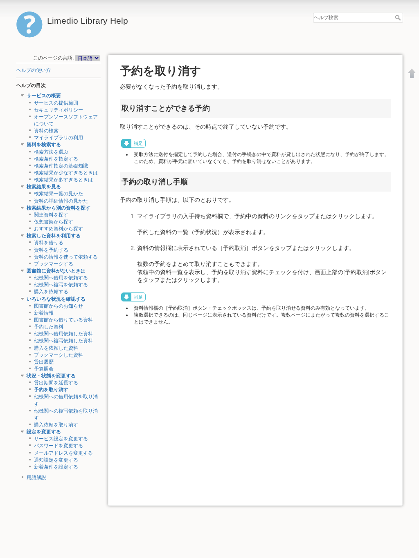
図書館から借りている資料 (63, 320)
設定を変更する (44, 432)
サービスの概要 (44, 95)
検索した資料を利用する (54, 236)
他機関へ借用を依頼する (61, 278)
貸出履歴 (44, 362)
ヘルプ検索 (399, 17)
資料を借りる (48, 243)
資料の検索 (46, 131)
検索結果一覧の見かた (58, 193)
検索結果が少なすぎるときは (66, 173)
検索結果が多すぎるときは (63, 180)
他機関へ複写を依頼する (61, 285)
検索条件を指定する (56, 159)
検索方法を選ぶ (51, 152)
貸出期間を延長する (56, 383)
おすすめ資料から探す (58, 229)
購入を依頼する (51, 292)
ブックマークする (53, 264)
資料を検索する (44, 144)
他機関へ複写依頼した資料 (63, 341)
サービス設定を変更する (61, 439)
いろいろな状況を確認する (56, 299)
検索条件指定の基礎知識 (61, 166)
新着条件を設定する (56, 467)
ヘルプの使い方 (33, 70)
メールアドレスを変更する (63, 453)
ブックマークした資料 (58, 355)
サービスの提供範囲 (56, 103)
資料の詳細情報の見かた (61, 201)
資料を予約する (51, 250)
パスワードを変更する (58, 446)
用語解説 (36, 477)
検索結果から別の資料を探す (58, 208)
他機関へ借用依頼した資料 (63, 334)
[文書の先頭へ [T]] (412, 73)
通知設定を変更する (56, 460)
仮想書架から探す (53, 222)
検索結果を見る (44, 187)
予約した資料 (48, 327)
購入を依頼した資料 (56, 348)
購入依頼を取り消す (56, 425)
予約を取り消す (51, 390)
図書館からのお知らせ (58, 306)
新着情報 (44, 313)
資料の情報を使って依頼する (66, 257)
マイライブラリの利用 (58, 138)
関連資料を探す (51, 215)
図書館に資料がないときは (56, 271)
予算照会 (44, 369)
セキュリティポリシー (58, 110)
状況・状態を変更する (51, 376)
